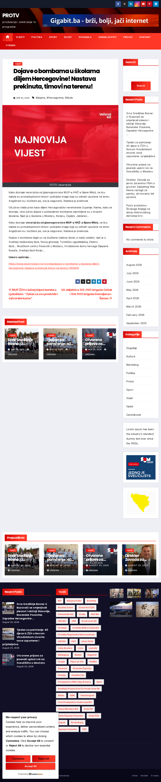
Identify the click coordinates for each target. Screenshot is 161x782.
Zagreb (61, 722)
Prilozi (128, 37)
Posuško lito (78, 675)
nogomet (92, 655)
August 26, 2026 (21, 565)
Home (135, 775)
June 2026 (132, 281)
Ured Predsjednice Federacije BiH (75, 702)
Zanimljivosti (107, 37)
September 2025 (136, 323)
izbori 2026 (87, 641)
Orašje (61, 661)
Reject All (43, 758)
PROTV (10, 15)
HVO (73, 641)
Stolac (61, 695)
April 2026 (132, 298)
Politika (36, 37)
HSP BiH (62, 641)
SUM (72, 695)
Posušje (62, 675)
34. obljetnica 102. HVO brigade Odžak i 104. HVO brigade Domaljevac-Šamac (86, 294)
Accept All (30, 766)
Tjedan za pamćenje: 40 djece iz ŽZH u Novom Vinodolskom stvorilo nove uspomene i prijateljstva (140, 149)
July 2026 (132, 273)
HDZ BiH (95, 614)
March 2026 (133, 306)
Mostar (78, 655)
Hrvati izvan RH (89, 621)
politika (93, 661)
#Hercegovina (55, 97)
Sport (53, 37)
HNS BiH (62, 621)
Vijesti (20, 37)
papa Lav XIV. (77, 661)
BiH (59, 601)
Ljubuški (93, 648)
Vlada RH (88, 709)
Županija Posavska (67, 729)
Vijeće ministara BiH (68, 709)
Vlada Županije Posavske (70, 716)
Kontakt (145, 37)
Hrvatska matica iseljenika (85, 628)
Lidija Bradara (65, 648)
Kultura (130, 356)
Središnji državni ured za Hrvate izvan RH (79, 688)
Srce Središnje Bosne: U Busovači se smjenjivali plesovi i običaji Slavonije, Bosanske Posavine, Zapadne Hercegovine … (139, 124)
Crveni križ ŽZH (86, 607)
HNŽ (74, 621)
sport (99, 682)
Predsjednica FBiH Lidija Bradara (74, 682)
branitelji (91, 601)
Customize (18, 758)
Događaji (85, 37)
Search (130, 62)
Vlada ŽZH (94, 716)
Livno (80, 648)
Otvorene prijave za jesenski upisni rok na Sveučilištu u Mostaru (139, 168)
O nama (10, 45)
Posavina (62, 668)
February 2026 (135, 314)
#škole (69, 97)
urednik (15, 570)
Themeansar (63, 775)
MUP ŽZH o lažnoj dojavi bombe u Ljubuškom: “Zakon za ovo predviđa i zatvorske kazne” (33, 294)
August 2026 (134, 264)
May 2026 (132, 289)
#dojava (40, 97)
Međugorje (63, 655)
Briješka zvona (65, 607)
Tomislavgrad (87, 695)
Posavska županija (82, 668)
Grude (82, 614)
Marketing (132, 364)
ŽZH (84, 729)
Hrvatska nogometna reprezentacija (76, 634)
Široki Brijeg (77, 722)
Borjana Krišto (74, 601)
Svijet (68, 37)
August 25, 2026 (60, 565)
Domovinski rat (65, 614)
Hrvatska (62, 628)
